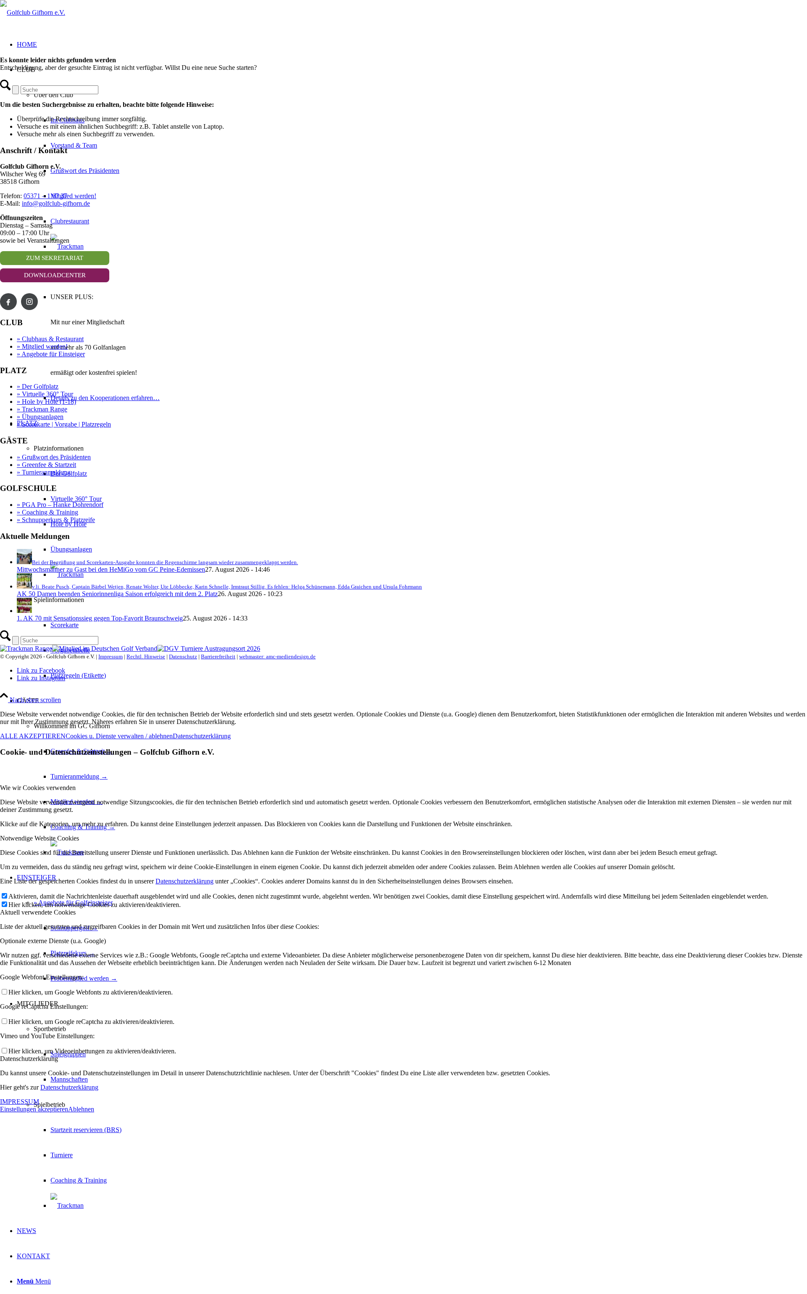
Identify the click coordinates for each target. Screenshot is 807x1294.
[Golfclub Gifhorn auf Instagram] (29, 301)
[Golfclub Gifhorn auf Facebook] (8, 301)
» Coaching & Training (47, 512)
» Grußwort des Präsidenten (54, 457)
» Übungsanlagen (40, 416)
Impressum (110, 656)
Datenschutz (183, 656)
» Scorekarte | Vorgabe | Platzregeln (64, 424)
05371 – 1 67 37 (45, 195)
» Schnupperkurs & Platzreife (56, 519)
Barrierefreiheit (218, 656)
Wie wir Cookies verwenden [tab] (38, 787)
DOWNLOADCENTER (55, 275)
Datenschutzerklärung (202, 736)
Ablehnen (81, 1109)
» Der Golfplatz (37, 386)
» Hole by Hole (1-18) (46, 401)
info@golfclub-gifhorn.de (56, 203)
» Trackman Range (42, 409)
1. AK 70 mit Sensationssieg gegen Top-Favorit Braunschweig (100, 618)
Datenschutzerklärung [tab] (29, 1058)
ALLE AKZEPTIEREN (33, 736)
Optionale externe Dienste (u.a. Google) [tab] (53, 940)
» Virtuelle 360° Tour (45, 394)
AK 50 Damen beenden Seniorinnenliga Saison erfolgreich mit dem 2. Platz (117, 593)
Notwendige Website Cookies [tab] (39, 838)
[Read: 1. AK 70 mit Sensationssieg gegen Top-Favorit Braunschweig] (24, 610)
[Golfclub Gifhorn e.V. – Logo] (32, 12)
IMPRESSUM (19, 1101)
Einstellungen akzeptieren (34, 1109)
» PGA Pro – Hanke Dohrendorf (60, 504)
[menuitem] (420, 1155)
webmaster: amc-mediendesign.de (277, 656)
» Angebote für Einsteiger (51, 354)
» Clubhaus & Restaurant (50, 338)
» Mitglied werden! (42, 346)
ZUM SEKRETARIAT (54, 258)
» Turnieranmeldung (44, 472)
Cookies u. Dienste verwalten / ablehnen (119, 736)
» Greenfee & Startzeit (46, 464)
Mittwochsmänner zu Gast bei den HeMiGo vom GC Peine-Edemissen (111, 569)
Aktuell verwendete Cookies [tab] (38, 912)
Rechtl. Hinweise (146, 656)
